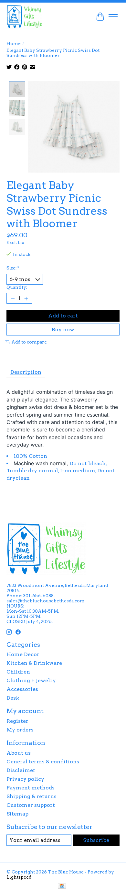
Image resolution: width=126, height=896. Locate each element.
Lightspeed (18, 877)
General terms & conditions (42, 762)
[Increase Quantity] (26, 298)
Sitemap (17, 814)
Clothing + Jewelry (31, 680)
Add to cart (63, 316)
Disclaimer (21, 770)
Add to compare (29, 341)
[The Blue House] (24, 17)
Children (18, 672)
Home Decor (22, 654)
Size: (12, 267)
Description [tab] (25, 372)
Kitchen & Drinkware (34, 663)
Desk (12, 698)
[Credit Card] (62, 886)
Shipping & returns (31, 796)
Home (13, 43)
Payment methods (30, 788)
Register (17, 721)
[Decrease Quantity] (12, 298)
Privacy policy (25, 779)
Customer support (30, 805)
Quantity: (16, 287)
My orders (20, 730)
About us (18, 753)
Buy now (63, 329)
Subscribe (96, 840)
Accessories (22, 689)
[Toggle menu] (113, 16)
